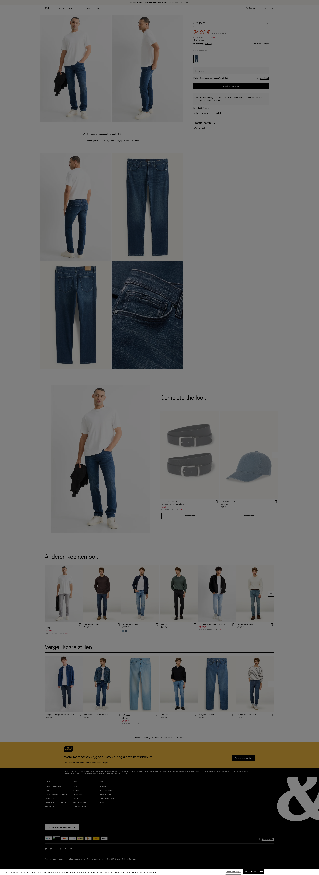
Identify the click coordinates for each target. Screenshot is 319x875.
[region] (159, 872)
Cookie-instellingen (233, 872)
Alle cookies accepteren (253, 872)
